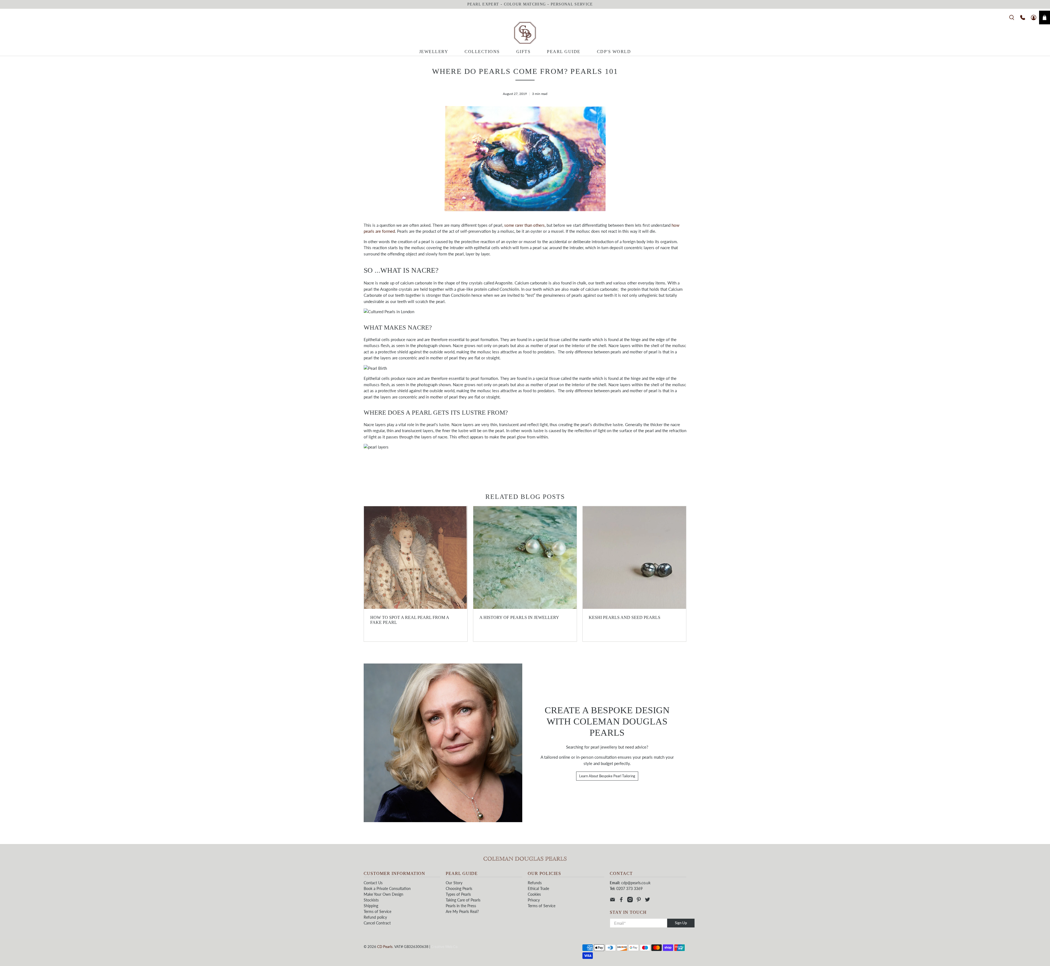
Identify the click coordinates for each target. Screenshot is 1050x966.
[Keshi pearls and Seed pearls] (634, 557)
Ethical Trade (538, 888)
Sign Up (681, 923)
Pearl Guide (564, 51)
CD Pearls (385, 947)
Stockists (371, 900)
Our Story (454, 882)
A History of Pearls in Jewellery (519, 617)
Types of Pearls (458, 894)
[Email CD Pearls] (612, 900)
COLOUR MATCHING (525, 4)
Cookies (534, 894)
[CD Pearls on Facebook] (621, 900)
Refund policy (375, 917)
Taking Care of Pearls (463, 900)
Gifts (523, 51)
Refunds (535, 882)
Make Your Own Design (383, 894)
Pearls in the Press (461, 905)
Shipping (371, 905)
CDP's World (614, 51)
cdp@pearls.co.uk (636, 882)
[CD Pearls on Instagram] (630, 900)
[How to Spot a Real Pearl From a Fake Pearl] (415, 557)
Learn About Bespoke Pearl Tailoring (607, 776)
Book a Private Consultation (387, 888)
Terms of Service (377, 911)
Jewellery (433, 51)
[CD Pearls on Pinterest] (638, 900)
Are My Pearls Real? (462, 911)
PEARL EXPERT (483, 4)
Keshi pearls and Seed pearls (624, 617)
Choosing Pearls (459, 888)
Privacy (534, 900)
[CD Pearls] (525, 33)
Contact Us (373, 882)
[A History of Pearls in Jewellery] (525, 557)
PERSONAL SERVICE (572, 4)
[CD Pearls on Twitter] (647, 900)
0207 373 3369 (629, 888)
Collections (482, 51)
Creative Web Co (444, 947)
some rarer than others (524, 225)
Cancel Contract (377, 923)
